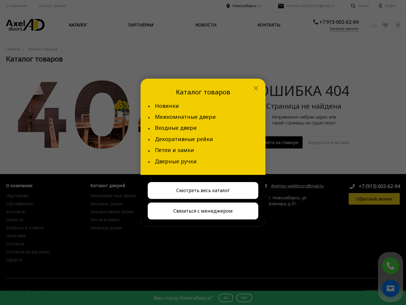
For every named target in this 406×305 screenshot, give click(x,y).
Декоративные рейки (184, 139)
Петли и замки (174, 150)
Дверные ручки (176, 161)
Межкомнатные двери (185, 116)
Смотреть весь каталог (203, 190)
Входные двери (176, 127)
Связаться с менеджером (203, 211)
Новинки (167, 105)
